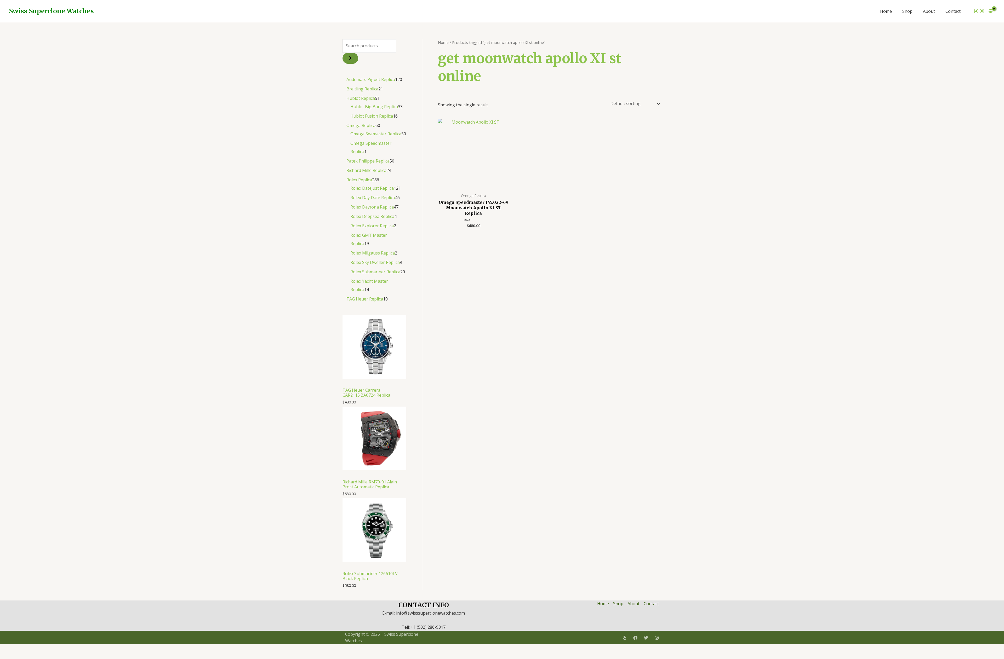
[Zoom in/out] (5, 649)
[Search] (350, 58)
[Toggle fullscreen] (17, 649)
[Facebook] (635, 638)
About (929, 11)
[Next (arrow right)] (17, 656)
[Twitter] (646, 638)
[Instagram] (657, 638)
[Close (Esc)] (40, 649)
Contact (953, 11)
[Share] (28, 649)
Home (886, 11)
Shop (907, 11)
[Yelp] (625, 638)
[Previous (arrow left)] (5, 656)
